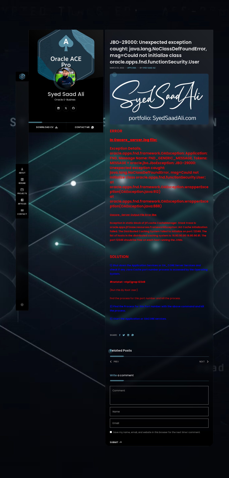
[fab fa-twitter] (66, 108)
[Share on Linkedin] (128, 335)
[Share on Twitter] (124, 335)
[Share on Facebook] (119, 335)
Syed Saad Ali (149, 67)
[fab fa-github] (73, 108)
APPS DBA (131, 67)
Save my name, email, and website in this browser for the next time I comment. (156, 432)
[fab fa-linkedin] (58, 108)
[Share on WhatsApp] (132, 335)
